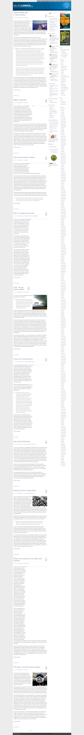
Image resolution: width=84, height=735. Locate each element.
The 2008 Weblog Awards (53, 146)
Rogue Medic (53, 64)
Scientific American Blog (53, 102)
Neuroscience (26, 444)
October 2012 (63, 360)
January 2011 (63, 392)
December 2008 (63, 430)
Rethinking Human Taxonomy (54, 19)
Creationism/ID (63, 67)
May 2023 (62, 168)
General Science (63, 75)
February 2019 (63, 245)
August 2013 (63, 345)
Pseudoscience (63, 84)
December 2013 (63, 339)
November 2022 (63, 177)
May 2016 (62, 295)
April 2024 (62, 151)
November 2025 (63, 122)
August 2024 (63, 145)
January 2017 (63, 283)
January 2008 (63, 447)
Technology (26, 17)
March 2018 (63, 262)
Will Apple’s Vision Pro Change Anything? (27, 667)
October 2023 (63, 160)
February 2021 (63, 209)
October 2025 (63, 124)
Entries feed (63, 101)
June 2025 (62, 130)
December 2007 (63, 448)
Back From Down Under (53, 29)
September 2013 (63, 344)
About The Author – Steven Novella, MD (48, 1)
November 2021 (63, 195)
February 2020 (63, 227)
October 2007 (63, 451)
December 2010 (63, 394)
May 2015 (62, 313)
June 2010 (62, 403)
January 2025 (63, 137)
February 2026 (63, 118)
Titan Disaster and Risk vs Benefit (24, 157)
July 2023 (62, 165)
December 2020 (63, 212)
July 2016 (62, 292)
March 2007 (63, 462)
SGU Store (51, 129)
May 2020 (62, 222)
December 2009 (63, 412)
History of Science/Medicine (65, 76)
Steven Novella (20, 17)
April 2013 (62, 351)
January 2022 (63, 192)
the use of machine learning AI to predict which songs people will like (23, 386)
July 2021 (62, 201)
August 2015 (63, 309)
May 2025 (62, 131)
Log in (62, 99)
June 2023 (62, 166)
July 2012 (62, 365)
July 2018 (62, 256)
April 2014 (62, 333)
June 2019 (62, 239)
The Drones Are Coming (53, 18)
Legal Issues (63, 78)
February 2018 (63, 263)
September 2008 (63, 435)
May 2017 (62, 277)
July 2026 (62, 110)
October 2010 (63, 397)
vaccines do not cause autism (19, 245)
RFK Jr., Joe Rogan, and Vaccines (24, 213)
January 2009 (63, 429)
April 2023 (62, 169)
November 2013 (63, 341)
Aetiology (51, 100)
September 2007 (63, 453)
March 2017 (63, 280)
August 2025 (63, 127)
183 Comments (16, 95)
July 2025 (62, 128)
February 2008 (63, 445)
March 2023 (63, 171)
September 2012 (63, 362)
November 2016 (63, 286)
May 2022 (62, 186)
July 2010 (62, 401)
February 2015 (63, 318)
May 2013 (62, 350)
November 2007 (63, 450)
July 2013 (62, 347)
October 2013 (63, 342)
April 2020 (62, 224)
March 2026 (63, 116)
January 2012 (63, 374)
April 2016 (62, 297)
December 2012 (63, 357)
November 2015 (63, 304)
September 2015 (63, 307)
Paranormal (63, 82)
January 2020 (63, 228)
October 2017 (63, 269)
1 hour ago (56, 52)
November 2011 (63, 377)
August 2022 (63, 181)
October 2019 (63, 233)
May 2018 (62, 259)
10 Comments (16, 662)
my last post (16, 447)
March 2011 (63, 389)
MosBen (52, 73)
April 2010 (62, 406)
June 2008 (62, 439)
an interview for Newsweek (19, 295)
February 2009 (63, 427)
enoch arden (53, 46)
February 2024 (63, 154)
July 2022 (62, 183)
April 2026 (62, 115)
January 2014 (63, 338)
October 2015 (63, 306)
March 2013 (63, 353)
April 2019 (62, 242)
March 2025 (63, 134)
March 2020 (63, 225)
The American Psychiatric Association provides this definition (34, 518)
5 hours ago (56, 80)
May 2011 (62, 386)
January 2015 (63, 319)
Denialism (51, 108)
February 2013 (63, 354)
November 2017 (63, 268)
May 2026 (62, 113)
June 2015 (62, 312)
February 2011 (63, 391)
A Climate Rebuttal (20, 15)
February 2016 (63, 300)
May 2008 (62, 441)
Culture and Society (27, 361)
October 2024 (63, 142)
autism (62, 63)
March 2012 (63, 371)
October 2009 (63, 415)
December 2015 (63, 303)
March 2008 (63, 444)
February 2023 (63, 172)
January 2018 (63, 265)
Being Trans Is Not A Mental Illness (25, 490)
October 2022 (63, 178)
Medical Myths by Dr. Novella (54, 121)
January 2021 (63, 210)
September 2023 (63, 162)
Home (39, 1)
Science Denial (63, 90)
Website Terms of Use (65, 53)
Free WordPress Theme (66, 733)
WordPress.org (63, 104)
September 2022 (63, 180)
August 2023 (63, 163)
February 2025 (63, 136)
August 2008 (63, 436)
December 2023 (63, 157)
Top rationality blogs (54, 152)
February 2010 (63, 409)
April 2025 (62, 133)
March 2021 (63, 207)
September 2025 (63, 125)
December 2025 (63, 121)
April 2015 (62, 315)
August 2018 (63, 254)
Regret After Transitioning (22, 441)
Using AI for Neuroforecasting (23, 359)
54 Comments (16, 354)
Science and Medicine (32, 444)
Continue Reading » (17, 89)
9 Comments (16, 437)
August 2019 (63, 236)
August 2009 (63, 418)
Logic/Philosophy (63, 79)
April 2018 (62, 260)
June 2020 (62, 221)
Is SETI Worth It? (52, 30)
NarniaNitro (53, 35)
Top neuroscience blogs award (53, 149)
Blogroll (62, 64)
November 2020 (63, 213)
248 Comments (16, 554)
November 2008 (63, 432)
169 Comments (16, 283)
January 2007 (63, 465)
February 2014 (63, 336)
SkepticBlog (51, 117)
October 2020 (63, 215)
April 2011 (62, 388)
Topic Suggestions (67, 1)
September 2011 (63, 380)
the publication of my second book (30, 688)
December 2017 (63, 266)
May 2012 (62, 368)
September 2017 (63, 271)
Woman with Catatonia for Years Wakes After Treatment (28, 559)
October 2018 (63, 251)
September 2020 (63, 216)
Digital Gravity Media (59, 733)
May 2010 (62, 404)
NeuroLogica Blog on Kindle (54, 123)
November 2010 (63, 395)
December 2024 (63, 139)
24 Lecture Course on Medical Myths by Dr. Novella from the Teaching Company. (53, 140)
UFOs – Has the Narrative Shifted (19, 288)
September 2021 (63, 198)
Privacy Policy (64, 52)
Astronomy (26, 102)
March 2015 (63, 316)
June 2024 (62, 148)
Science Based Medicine (53, 111)
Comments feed (63, 102)
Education (62, 70)
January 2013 (63, 356)
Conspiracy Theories (64, 66)
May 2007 (62, 459)
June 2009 (62, 421)
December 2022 (63, 175)
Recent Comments (60, 1)
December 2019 (63, 230)
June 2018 (62, 257)
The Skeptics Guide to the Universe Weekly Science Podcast (54, 94)
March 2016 (63, 298)
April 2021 (62, 206)
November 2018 (63, 250)
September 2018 (63, 253)
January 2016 (63, 301)
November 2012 (63, 359)
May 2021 (62, 204)
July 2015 (62, 310)
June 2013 (62, 348)
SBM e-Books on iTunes (53, 126)
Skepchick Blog (52, 115)
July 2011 (62, 383)
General (62, 73)
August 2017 (63, 272)
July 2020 (62, 219)
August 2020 (63, 218)
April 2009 (62, 424)
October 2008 (63, 433)
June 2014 (62, 330)
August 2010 (63, 400)
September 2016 (63, 289)
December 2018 (63, 248)
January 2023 (63, 174)
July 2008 (62, 438)
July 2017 (62, 274)
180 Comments (16, 486)
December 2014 (63, 321)
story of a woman (18, 566)
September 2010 (63, 398)
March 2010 (63, 407)
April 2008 (62, 442)
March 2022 (63, 189)
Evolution (62, 72)
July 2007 (62, 456)
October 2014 (63, 324)
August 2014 (63, 327)
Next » (30, 730)
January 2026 (63, 119)
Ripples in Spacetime (20, 100)
